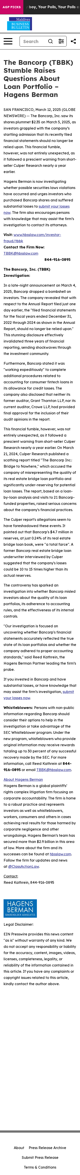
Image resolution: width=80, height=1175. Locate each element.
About (19, 1147)
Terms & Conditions (40, 1167)
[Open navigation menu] (8, 41)
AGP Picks (12, 7)
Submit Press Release (40, 1157)
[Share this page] (73, 41)
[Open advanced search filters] (61, 41)
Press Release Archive (47, 1147)
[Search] (50, 41)
